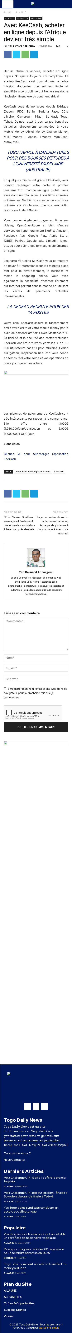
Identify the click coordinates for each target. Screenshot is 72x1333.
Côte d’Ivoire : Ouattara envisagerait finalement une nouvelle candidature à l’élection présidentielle (19, 523)
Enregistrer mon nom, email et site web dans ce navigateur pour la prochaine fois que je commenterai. (35, 693)
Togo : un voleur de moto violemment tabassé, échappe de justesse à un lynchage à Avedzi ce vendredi (52, 525)
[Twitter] (16, 54)
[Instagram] (36, 1106)
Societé (8, 1201)
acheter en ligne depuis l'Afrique (33, 471)
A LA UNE (21, 12)
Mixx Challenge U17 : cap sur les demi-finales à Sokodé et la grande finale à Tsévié (35, 1194)
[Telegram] (34, 54)
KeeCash (59, 471)
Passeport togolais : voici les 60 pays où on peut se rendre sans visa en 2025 (34, 1251)
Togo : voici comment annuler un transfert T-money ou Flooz (35, 1266)
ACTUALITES (22, 18)
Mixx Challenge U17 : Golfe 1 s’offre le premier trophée (35, 1179)
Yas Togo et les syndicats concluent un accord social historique (31, 1209)
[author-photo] (36, 566)
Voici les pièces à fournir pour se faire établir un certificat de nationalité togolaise (34, 1236)
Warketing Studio (49, 1327)
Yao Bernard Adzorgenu (21, 45)
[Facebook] (8, 54)
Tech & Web (36, 18)
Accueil (8, 12)
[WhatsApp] (25, 54)
